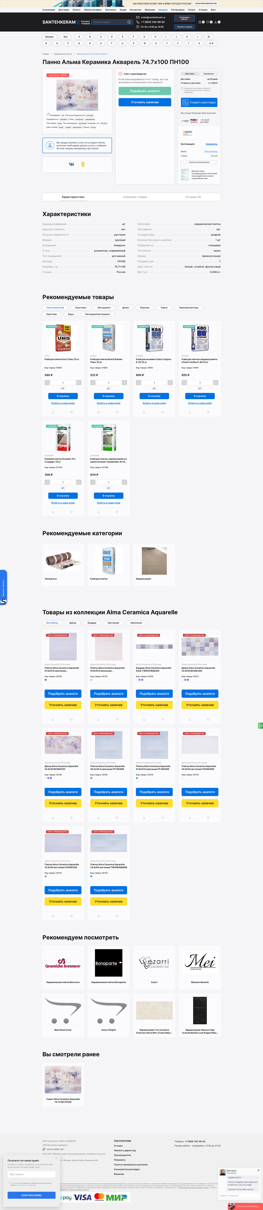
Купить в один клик (63, 403)
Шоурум (162, 9)
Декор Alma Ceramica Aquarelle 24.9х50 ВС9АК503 (61, 767)
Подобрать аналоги (145, 91)
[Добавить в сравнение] (53, 412)
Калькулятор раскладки (127, 1169)
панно (60, 123)
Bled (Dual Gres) (63, 1030)
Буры (71, 314)
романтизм (79, 119)
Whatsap (260, 725)
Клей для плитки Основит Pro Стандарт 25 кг (60, 460)
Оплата (76, 9)
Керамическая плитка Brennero (63, 982)
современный (90, 119)
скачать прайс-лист (55, 1149)
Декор (72, 622)
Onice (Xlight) (108, 1030)
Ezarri (154, 982)
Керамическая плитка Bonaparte (108, 982)
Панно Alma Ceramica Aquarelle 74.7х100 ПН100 (63, 1100)
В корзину (63, 395)
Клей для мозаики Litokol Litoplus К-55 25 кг (153, 360)
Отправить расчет (185, 18)
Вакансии (150, 9)
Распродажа (177, 9)
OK (83, 165)
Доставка (64, 9)
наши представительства (206, 3)
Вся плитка (52, 622)
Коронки (144, 307)
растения (90, 115)
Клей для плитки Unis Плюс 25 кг (62, 359)
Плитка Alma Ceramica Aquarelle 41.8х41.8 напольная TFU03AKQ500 (107, 669)
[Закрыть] (57, 1158)
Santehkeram (59, 22)
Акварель (211, 143)
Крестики (51, 314)
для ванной (82, 123)
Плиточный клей (55, 307)
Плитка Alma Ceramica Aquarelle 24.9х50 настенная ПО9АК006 (199, 767)
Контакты (110, 9)
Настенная (113, 622)
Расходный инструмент (97, 314)
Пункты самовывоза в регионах (131, 1164)
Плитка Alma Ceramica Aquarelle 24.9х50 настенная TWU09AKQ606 (108, 866)
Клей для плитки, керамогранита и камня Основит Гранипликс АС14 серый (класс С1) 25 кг (108, 460)
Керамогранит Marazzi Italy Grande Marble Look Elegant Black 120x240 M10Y (200, 1031)
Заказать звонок (184, 27)
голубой (68, 127)
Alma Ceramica (211, 151)
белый (61, 127)
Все (65, 36)
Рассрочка (135, 9)
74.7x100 (104, 123)
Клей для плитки (98, 578)
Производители (122, 1155)
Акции (123, 9)
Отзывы (203, 9)
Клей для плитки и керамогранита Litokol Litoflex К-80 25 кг (199, 360)
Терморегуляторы (188, 307)
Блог (213, 9)
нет (63, 115)
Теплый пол (51, 578)
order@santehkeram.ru (153, 17)
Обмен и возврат (93, 9)
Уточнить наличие (145, 102)
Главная (45, 54)
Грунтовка (80, 307)
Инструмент (104, 307)
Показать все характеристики (199, 162)
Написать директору (125, 1150)
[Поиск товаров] (129, 22)
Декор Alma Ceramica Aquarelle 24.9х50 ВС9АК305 (198, 669)
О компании (48, 9)
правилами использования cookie (193, 1187)
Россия (93, 127)
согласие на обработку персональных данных (68, 1189)
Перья (164, 307)
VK (71, 165)
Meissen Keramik (200, 982)
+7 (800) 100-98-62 (153, 21)
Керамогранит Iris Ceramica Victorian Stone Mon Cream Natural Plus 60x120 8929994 (154, 1031)
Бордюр (92, 622)
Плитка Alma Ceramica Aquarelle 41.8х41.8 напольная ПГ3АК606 (153, 767)
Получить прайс (31, 1195)
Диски (125, 307)
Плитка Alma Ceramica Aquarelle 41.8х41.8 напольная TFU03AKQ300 (62, 669)
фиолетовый (77, 127)
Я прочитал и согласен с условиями (31, 1184)
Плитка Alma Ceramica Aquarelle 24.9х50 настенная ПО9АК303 (62, 866)
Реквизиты (119, 1160)
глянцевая (63, 119)
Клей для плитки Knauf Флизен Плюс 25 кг (106, 360)
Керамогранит (143, 578)
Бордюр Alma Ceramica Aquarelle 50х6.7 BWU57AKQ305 (153, 669)
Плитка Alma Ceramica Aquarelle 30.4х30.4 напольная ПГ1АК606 (107, 767)
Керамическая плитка (63, 54)
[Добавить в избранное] (72, 412)
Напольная (136, 622)
